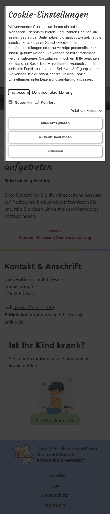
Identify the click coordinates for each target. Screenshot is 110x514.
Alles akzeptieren (55, 123)
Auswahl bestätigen (55, 137)
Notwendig (23, 102)
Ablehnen (55, 151)
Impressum (18, 92)
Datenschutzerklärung (52, 92)
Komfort (47, 102)
